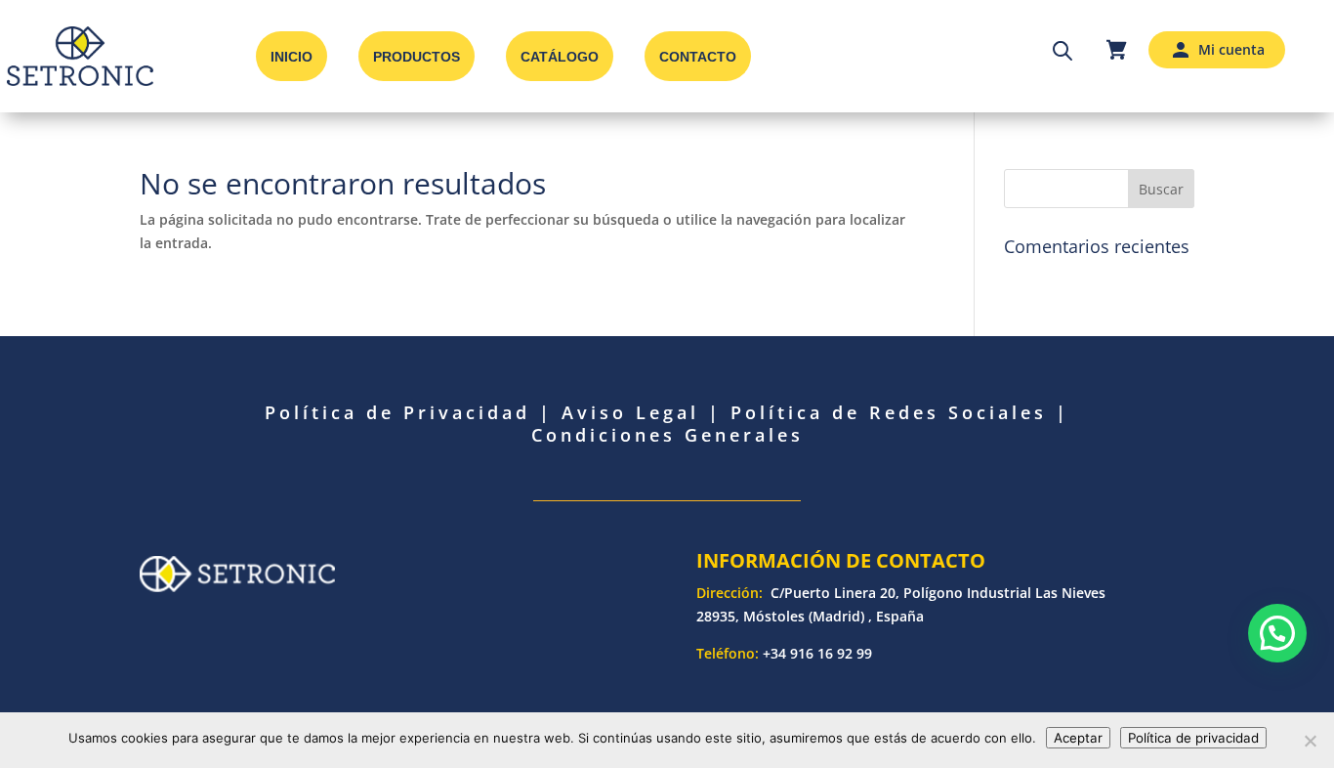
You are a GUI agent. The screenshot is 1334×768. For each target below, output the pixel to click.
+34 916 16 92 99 (817, 653)
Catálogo (560, 56)
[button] (1277, 633)
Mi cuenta (1231, 49)
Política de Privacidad (397, 412)
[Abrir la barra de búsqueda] (1062, 49)
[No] (1309, 740)
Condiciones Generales (667, 435)
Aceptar (1078, 738)
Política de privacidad (1193, 738)
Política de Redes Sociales (888, 412)
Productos (416, 56)
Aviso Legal (630, 412)
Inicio (292, 56)
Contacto (697, 56)
